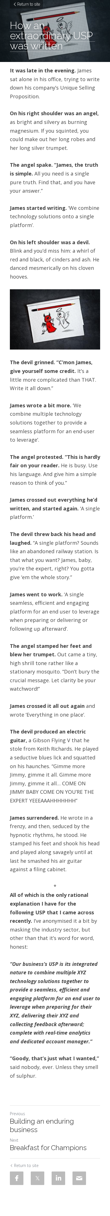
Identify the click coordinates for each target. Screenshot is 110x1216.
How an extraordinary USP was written (52, 35)
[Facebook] (16, 1178)
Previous (17, 1113)
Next (14, 1140)
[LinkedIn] (58, 1178)
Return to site (28, 4)
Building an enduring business (42, 1125)
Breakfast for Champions (48, 1148)
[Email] (79, 1178)
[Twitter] (37, 1178)
